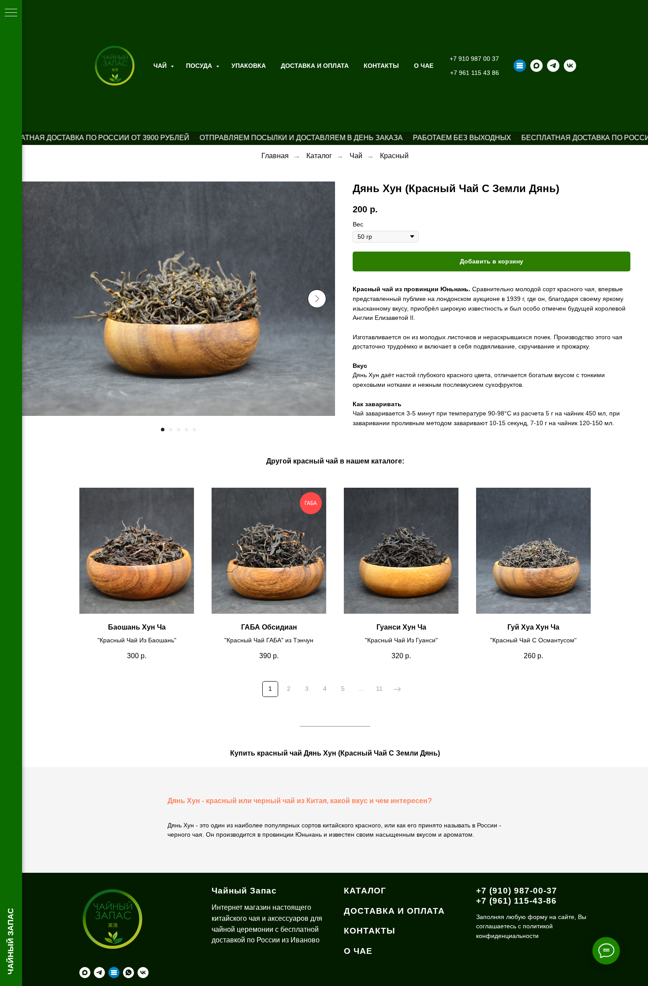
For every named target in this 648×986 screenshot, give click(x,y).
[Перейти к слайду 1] (162, 429)
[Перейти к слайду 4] (186, 429)
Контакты (381, 65)
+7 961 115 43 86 (474, 72)
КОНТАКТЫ (369, 930)
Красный (394, 155)
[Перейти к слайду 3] (178, 429)
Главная (275, 155)
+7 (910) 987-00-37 (516, 890)
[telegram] (553, 65)
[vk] (570, 65)
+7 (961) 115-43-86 (516, 900)
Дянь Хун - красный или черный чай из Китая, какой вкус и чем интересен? (300, 800)
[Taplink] (520, 65)
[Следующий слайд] (317, 298)
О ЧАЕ (423, 65)
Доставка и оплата (315, 65)
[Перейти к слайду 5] (194, 429)
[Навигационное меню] (11, 13)
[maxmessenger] (536, 65)
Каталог (319, 155)
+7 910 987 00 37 (474, 58)
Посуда (200, 65)
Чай (160, 65)
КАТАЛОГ (365, 890)
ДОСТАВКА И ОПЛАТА (394, 911)
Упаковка (248, 65)
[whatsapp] (128, 972)
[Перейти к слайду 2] (170, 429)
